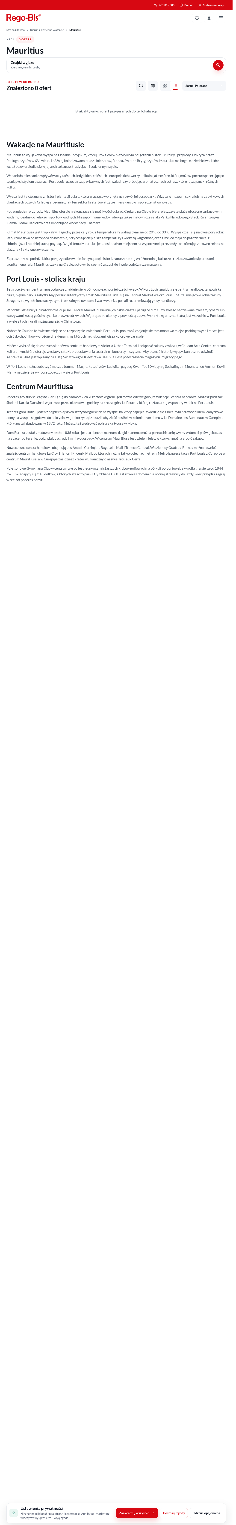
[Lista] (175, 86)
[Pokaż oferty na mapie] (153, 86)
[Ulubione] (197, 18)
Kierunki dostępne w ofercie (47, 30)
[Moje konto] (209, 18)
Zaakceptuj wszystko (134, 1513)
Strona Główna (15, 30)
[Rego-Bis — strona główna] (23, 18)
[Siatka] (165, 86)
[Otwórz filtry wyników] (141, 86)
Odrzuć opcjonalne (206, 1513)
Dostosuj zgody (174, 1513)
